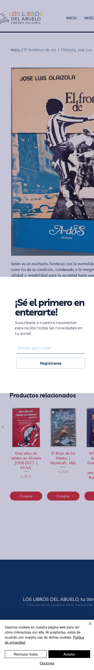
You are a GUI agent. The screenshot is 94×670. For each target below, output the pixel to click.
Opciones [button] (47, 663)
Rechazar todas (26, 654)
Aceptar (69, 654)
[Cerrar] (87, 626)
